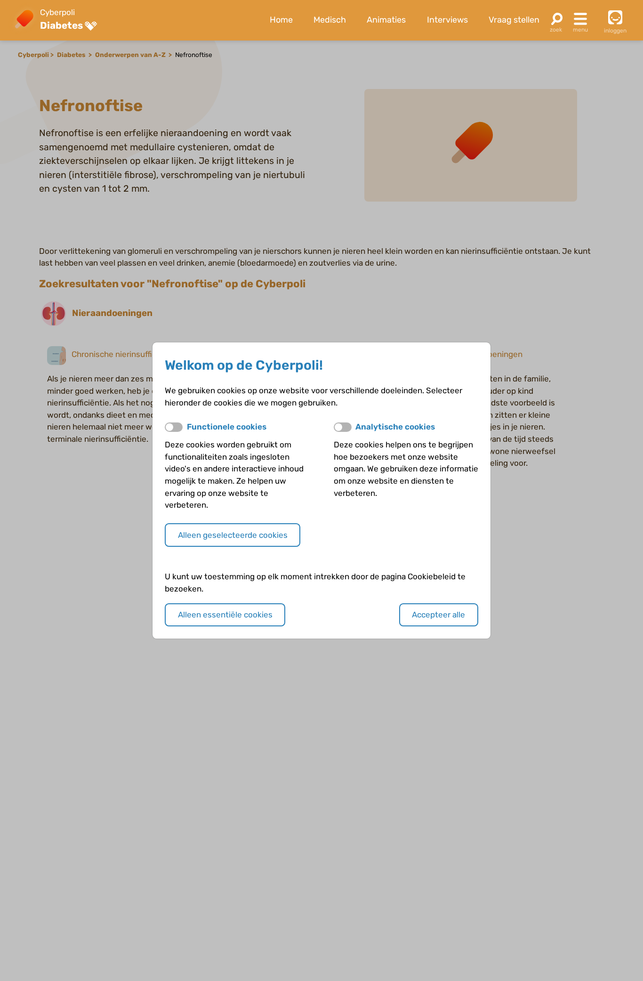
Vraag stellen (514, 20)
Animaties (386, 20)
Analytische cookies (395, 426)
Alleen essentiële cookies (225, 614)
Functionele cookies (226, 426)
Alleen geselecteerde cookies (233, 535)
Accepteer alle (438, 614)
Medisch (329, 20)
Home (281, 20)
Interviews (447, 20)
